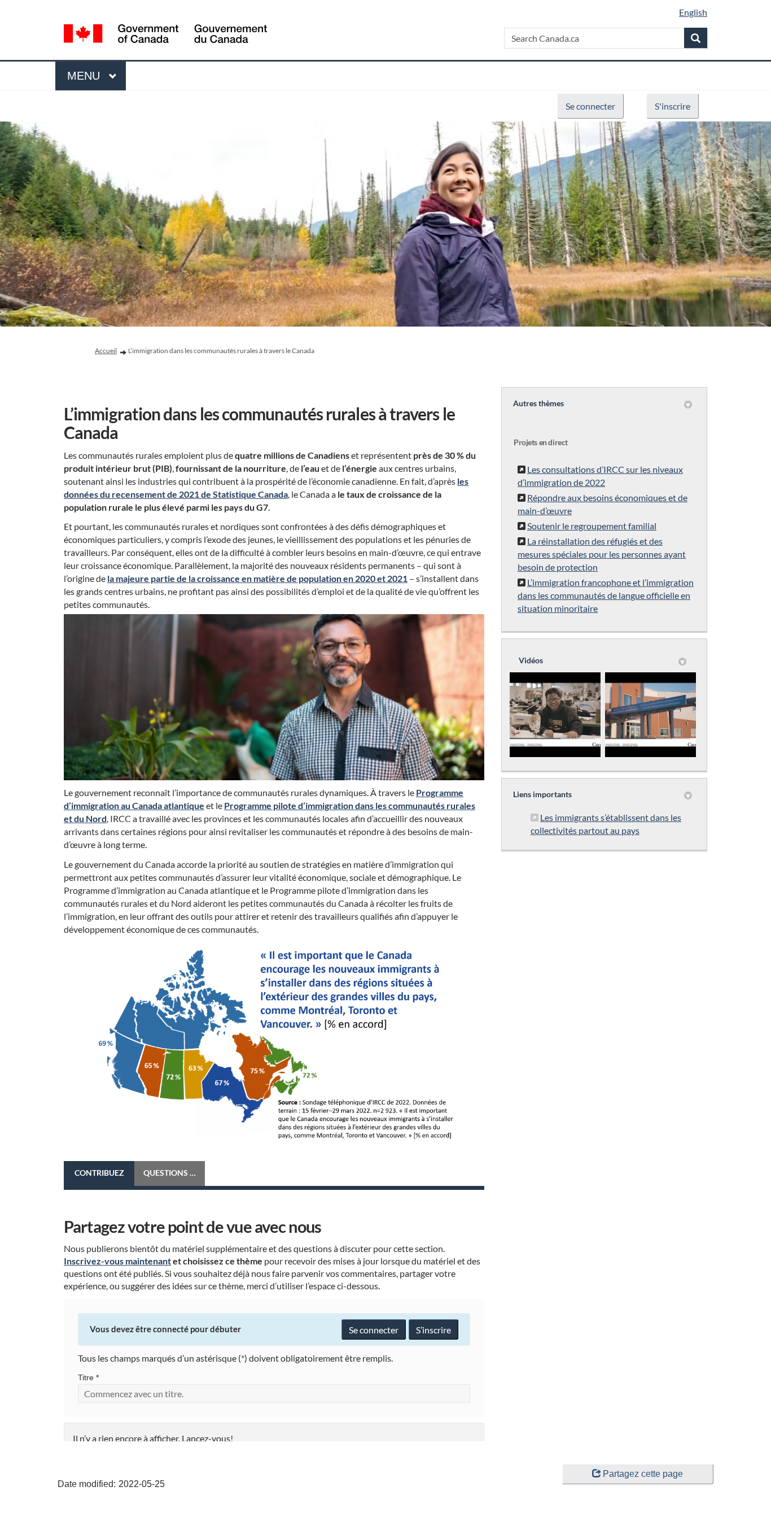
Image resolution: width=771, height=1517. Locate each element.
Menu (85, 75)
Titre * (88, 1377)
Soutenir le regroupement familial (591, 525)
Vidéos (531, 660)
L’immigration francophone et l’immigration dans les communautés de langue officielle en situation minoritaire (606, 595)
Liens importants (542, 794)
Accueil (106, 350)
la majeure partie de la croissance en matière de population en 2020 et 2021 (257, 578)
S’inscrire (433, 1329)
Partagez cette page (643, 1474)
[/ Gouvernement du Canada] (165, 35)
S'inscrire (672, 106)
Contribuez (99, 1172)
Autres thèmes (538, 403)
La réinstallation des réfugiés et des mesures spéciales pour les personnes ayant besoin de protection (602, 554)
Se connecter (590, 106)
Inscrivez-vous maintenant (117, 1260)
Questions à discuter (174, 1172)
